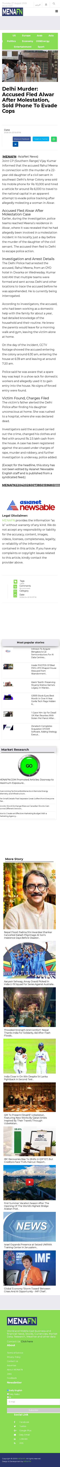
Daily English (15, 1390)
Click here (27, 1341)
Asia (50, 35)
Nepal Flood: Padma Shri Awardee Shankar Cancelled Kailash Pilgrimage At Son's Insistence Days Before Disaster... (28, 935)
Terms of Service (15, 1353)
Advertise (11, 1365)
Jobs (9, 1374)
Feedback (12, 1378)
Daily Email (24, 1434)
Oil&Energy (46, 41)
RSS (21, 1443)
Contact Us (12, 1361)
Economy (27, 41)
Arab (39, 35)
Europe (26, 35)
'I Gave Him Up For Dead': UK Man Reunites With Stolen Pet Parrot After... (44, 715)
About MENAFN (15, 1369)
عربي (38, 4)
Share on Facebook (21, 139)
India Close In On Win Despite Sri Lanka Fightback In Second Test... (26, 1078)
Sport (39, 46)
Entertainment (18, 46)
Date (7, 129)
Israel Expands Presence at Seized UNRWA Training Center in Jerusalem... (28, 1246)
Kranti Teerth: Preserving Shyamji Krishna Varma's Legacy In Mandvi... (43, 685)
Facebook (24, 1422)
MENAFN (9, 156)
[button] (46, 4)
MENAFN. (22, 1458)
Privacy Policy (14, 1357)
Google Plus (25, 1430)
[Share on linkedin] (15, 144)
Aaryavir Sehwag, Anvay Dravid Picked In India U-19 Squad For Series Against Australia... (29, 983)
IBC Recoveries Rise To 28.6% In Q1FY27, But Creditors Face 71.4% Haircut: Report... (28, 1160)
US (10, 35)
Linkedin (23, 1439)
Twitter (22, 1426)
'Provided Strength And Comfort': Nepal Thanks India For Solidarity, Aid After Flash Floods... (27, 1033)
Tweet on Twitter (41, 139)
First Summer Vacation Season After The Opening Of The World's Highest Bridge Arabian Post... (26, 1206)
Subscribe (33, 1410)
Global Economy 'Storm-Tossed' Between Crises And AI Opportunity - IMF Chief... (27, 1290)
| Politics (10, 41)
